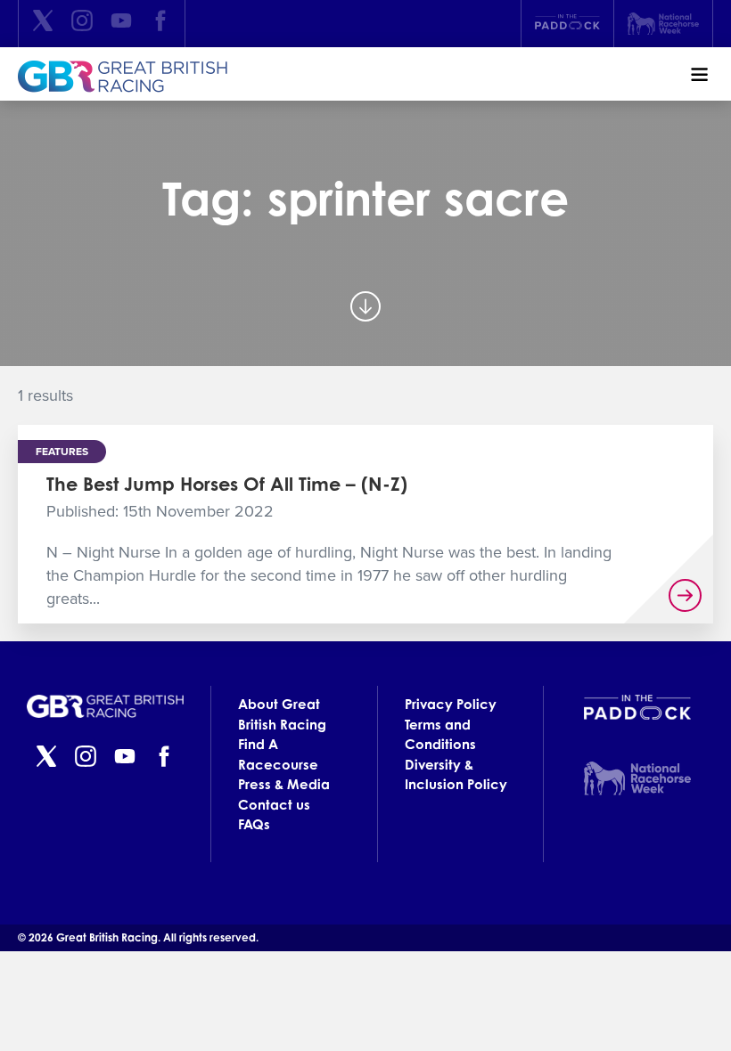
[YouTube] (121, 23)
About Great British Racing (282, 714)
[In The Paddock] (567, 24)
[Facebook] (160, 23)
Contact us (274, 804)
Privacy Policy (451, 704)
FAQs (254, 824)
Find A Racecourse (278, 754)
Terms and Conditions (440, 735)
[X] (43, 23)
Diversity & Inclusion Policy (456, 775)
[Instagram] (82, 23)
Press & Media (284, 784)
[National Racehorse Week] (663, 23)
